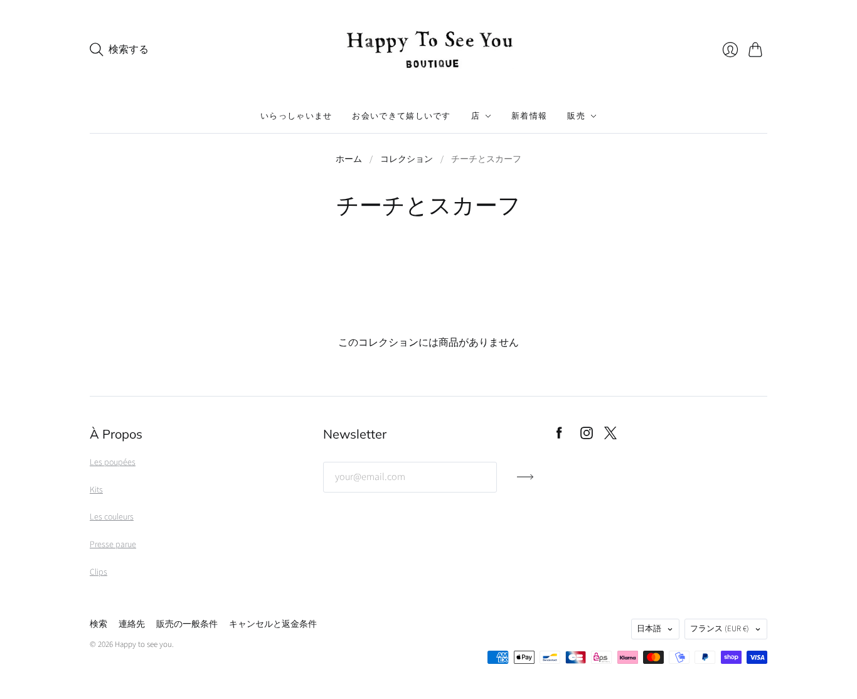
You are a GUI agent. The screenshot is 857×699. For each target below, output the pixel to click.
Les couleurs (112, 517)
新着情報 (529, 116)
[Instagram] (586, 436)
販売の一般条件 (187, 624)
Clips (98, 572)
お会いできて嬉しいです (401, 116)
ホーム (349, 160)
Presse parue (113, 544)
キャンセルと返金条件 (273, 624)
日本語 (649, 628)
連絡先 (132, 624)
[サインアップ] (525, 482)
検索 (98, 624)
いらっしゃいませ (296, 116)
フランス (719, 628)
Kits (96, 490)
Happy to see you (143, 644)
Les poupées (113, 462)
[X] (610, 436)
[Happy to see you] (428, 49)
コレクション (406, 160)
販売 (576, 116)
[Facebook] (559, 436)
